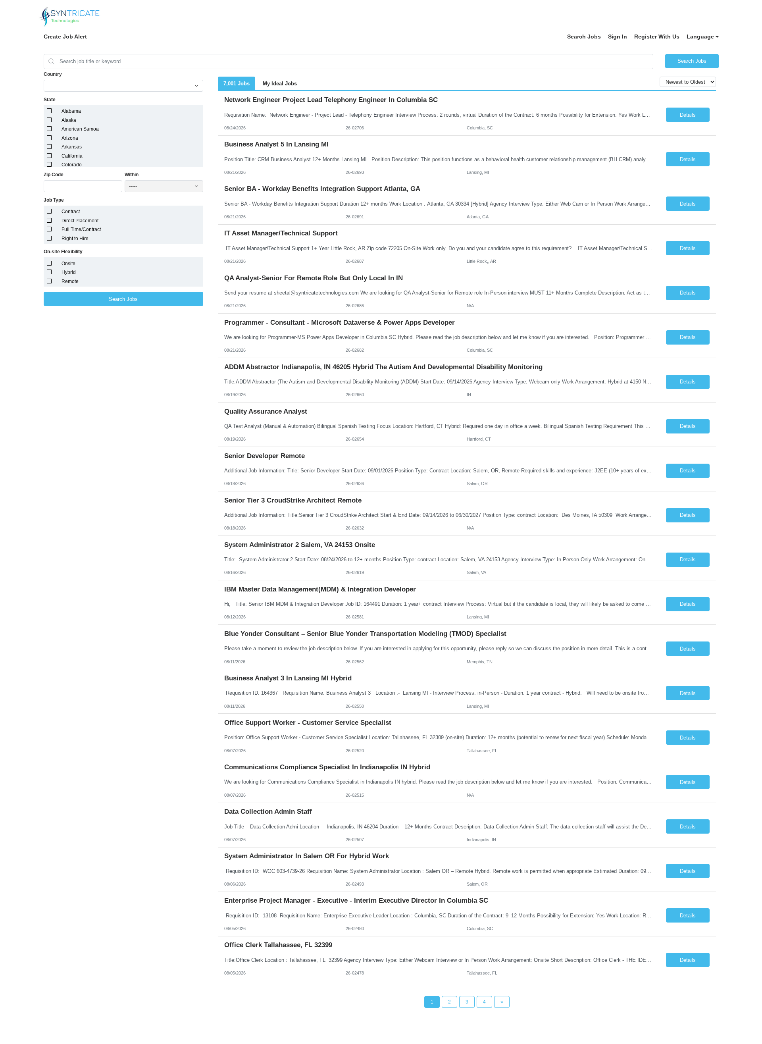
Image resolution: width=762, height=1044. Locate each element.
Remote (70, 281)
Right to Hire (75, 238)
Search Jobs (584, 36)
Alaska (69, 120)
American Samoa (80, 129)
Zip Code (54, 174)
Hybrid (69, 272)
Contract (71, 211)
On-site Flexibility (63, 251)
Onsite (68, 263)
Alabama (71, 111)
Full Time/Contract (81, 229)
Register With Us (656, 36)
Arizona (70, 138)
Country (53, 74)
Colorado (72, 165)
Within (132, 174)
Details (688, 115)
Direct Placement (80, 220)
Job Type (54, 200)
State (50, 99)
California (72, 156)
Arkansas (72, 147)
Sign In (617, 36)
